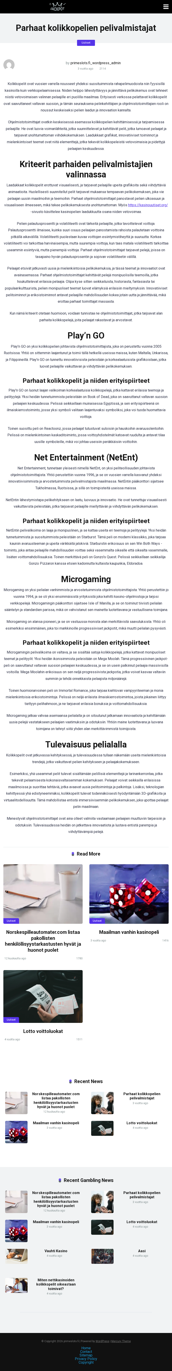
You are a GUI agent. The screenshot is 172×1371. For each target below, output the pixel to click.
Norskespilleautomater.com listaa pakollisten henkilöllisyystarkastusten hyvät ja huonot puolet (43, 941)
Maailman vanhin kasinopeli (129, 932)
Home (86, 1348)
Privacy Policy (86, 1359)
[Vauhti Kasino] (16, 1262)
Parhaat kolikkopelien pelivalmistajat (141, 1096)
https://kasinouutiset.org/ (148, 205)
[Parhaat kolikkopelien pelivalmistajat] (102, 1113)
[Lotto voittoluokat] (43, 996)
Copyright (86, 1362)
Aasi (142, 1251)
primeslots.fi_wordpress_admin (96, 63)
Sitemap (86, 1355)
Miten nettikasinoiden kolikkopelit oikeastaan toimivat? (56, 1284)
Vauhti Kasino (56, 1251)
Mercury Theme (121, 1341)
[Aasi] (102, 1262)
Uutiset (86, 42)
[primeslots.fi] (57, 6)
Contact (86, 1352)
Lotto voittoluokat (43, 1031)
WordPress (102, 1341)
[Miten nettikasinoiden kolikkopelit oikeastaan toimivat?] (16, 1292)
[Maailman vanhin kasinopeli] (129, 894)
